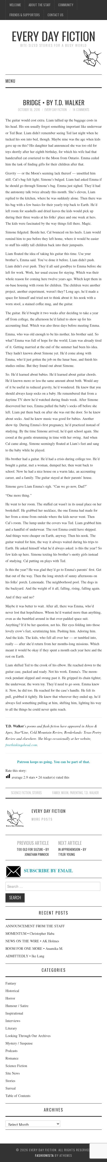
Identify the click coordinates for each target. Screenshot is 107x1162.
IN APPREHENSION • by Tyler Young (72, 852)
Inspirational (14, 1013)
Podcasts (11, 1050)
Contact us (55, 14)
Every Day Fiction (53, 36)
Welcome (15, 4)
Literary (11, 1028)
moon (64, 792)
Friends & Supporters (24, 14)
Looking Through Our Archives (28, 1035)
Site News (12, 1073)
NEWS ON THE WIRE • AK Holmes (32, 941)
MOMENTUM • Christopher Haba (29, 933)
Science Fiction (21, 792)
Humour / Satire (16, 1005)
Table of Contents (17, 1095)
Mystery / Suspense (19, 1043)
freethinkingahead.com (21, 744)
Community (65, 4)
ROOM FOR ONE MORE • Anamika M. (34, 948)
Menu (10, 81)
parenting (76, 792)
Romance (11, 1058)
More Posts (42, 819)
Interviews (12, 1020)
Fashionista (44, 1155)
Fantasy (10, 983)
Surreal (10, 1088)
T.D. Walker (91, 792)
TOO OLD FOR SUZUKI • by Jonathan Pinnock (33, 852)
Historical (12, 990)
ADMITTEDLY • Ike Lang (24, 956)
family (56, 792)
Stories (37, 792)
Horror (10, 998)
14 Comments (81, 109)
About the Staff (40, 4)
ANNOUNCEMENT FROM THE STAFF (35, 926)
